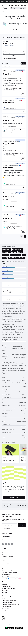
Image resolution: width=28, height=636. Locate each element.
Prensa (3, 538)
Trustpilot (4, 541)
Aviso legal (4, 610)
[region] (14, 453)
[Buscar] (11, 8)
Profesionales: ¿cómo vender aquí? (9, 572)
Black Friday (4, 592)
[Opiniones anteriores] (21, 236)
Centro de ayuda (5, 552)
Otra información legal (7, 608)
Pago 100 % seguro (6, 576)
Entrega (4, 554)
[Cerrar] (26, 1)
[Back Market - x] (12, 544)
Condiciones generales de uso (8, 598)
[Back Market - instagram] (3, 544)
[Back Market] (14, 5)
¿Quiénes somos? (6, 536)
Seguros (4, 567)
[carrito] (25, 5)
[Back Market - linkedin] (6, 544)
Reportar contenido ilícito (7, 612)
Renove (3, 568)
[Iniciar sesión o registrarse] (22, 5)
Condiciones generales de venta (9, 600)
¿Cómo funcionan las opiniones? (10, 58)
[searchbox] (19, 8)
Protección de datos (6, 606)
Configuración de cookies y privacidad (10, 604)
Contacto (4, 551)
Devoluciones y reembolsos (8, 556)
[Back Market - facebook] (9, 544)
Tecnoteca (4, 584)
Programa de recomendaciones (9, 563)
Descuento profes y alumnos (8, 570)
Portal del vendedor (6, 574)
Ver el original (13, 85)
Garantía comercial (6, 565)
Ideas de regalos (5, 590)
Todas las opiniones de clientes (8, 588)
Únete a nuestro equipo (7, 540)
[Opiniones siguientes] (25, 236)
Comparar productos (6, 586)
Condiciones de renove (7, 602)
